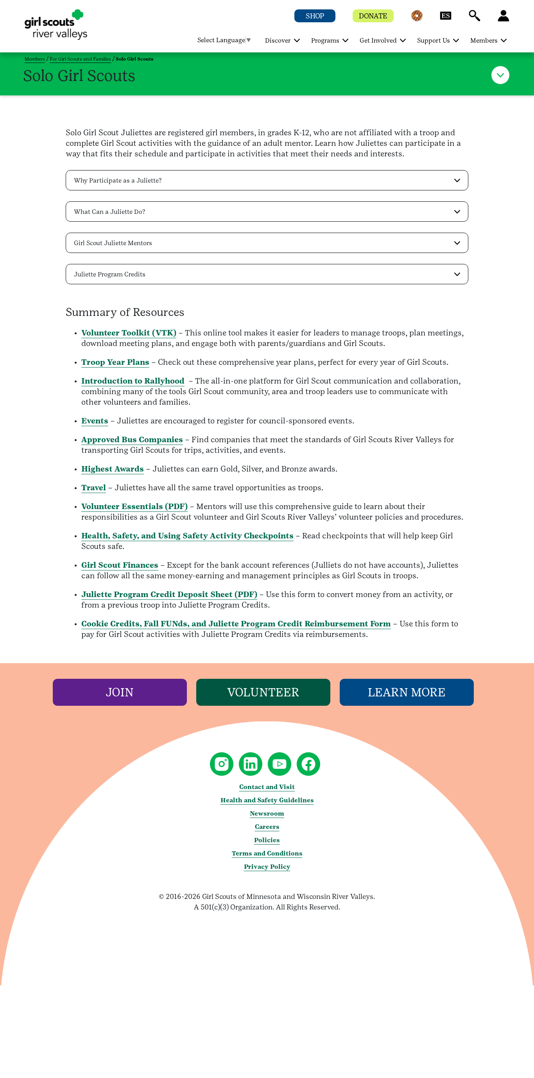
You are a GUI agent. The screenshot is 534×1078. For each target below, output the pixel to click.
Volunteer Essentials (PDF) (134, 506)
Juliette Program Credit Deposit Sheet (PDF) (169, 594)
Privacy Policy (267, 866)
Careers (267, 826)
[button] (417, 19)
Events (94, 420)
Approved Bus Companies (132, 439)
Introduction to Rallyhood (133, 381)
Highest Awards (112, 469)
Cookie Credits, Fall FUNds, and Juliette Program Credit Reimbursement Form (236, 623)
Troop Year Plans (115, 362)
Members (35, 59)
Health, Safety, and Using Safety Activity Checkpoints (187, 535)
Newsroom (267, 813)
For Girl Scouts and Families (80, 59)
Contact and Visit (267, 787)
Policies (267, 840)
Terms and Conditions (267, 853)
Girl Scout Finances (119, 565)
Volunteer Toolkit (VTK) (128, 332)
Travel (93, 487)
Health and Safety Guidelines (267, 800)
